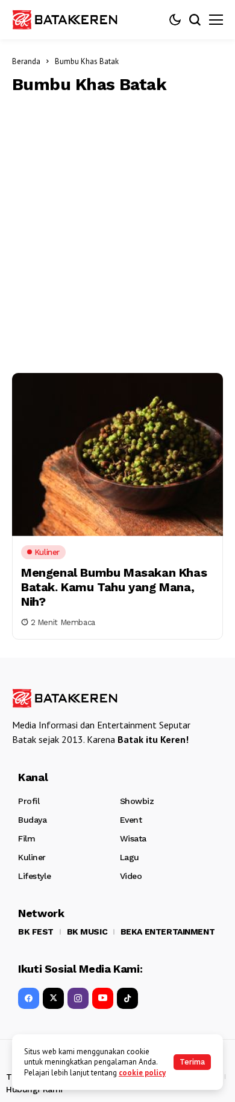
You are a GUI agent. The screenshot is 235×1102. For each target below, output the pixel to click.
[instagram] (78, 998)
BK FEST (36, 931)
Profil (28, 801)
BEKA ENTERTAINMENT (168, 931)
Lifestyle (34, 876)
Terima (192, 1061)
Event (131, 820)
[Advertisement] (117, 231)
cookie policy (142, 1073)
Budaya (32, 820)
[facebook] (28, 998)
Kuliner (32, 857)
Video (131, 876)
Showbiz (137, 801)
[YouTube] (102, 998)
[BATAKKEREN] (72, 19)
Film (26, 838)
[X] (53, 998)
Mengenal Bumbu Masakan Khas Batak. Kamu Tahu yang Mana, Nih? (114, 587)
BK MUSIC (87, 931)
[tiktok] (127, 998)
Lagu (129, 857)
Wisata (133, 838)
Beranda (26, 61)
